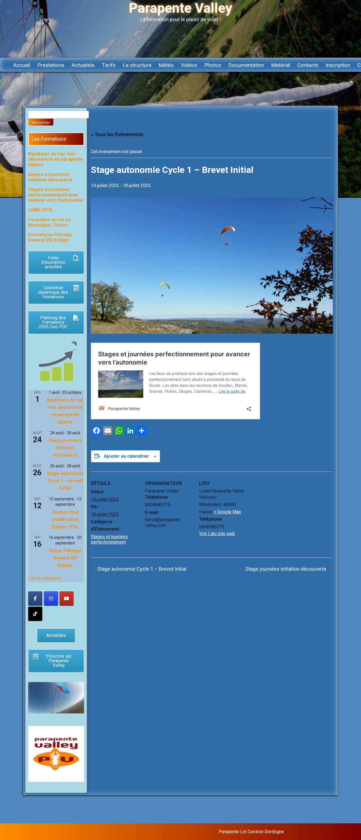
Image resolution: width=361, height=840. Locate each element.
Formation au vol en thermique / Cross (49, 222)
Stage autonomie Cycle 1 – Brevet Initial (141, 569)
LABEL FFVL (40, 209)
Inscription (337, 65)
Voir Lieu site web (217, 533)
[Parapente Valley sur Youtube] (67, 598)
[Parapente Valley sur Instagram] (51, 598)
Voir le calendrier (44, 578)
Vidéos (189, 65)
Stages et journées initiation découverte (50, 177)
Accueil (21, 65)
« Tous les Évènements (117, 134)
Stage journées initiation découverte (286, 569)
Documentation (246, 65)
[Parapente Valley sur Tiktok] (35, 614)
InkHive (328, 831)
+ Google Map (227, 512)
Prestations (50, 65)
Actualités (83, 65)
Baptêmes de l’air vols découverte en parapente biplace (55, 159)
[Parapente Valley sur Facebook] (35, 598)
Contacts (307, 65)
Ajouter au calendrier (126, 456)
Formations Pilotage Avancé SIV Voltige (50, 237)
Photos (212, 65)
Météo (166, 65)
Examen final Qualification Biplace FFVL (65, 519)
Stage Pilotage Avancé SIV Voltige (65, 558)
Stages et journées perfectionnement (109, 539)
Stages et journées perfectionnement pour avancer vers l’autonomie (55, 195)
